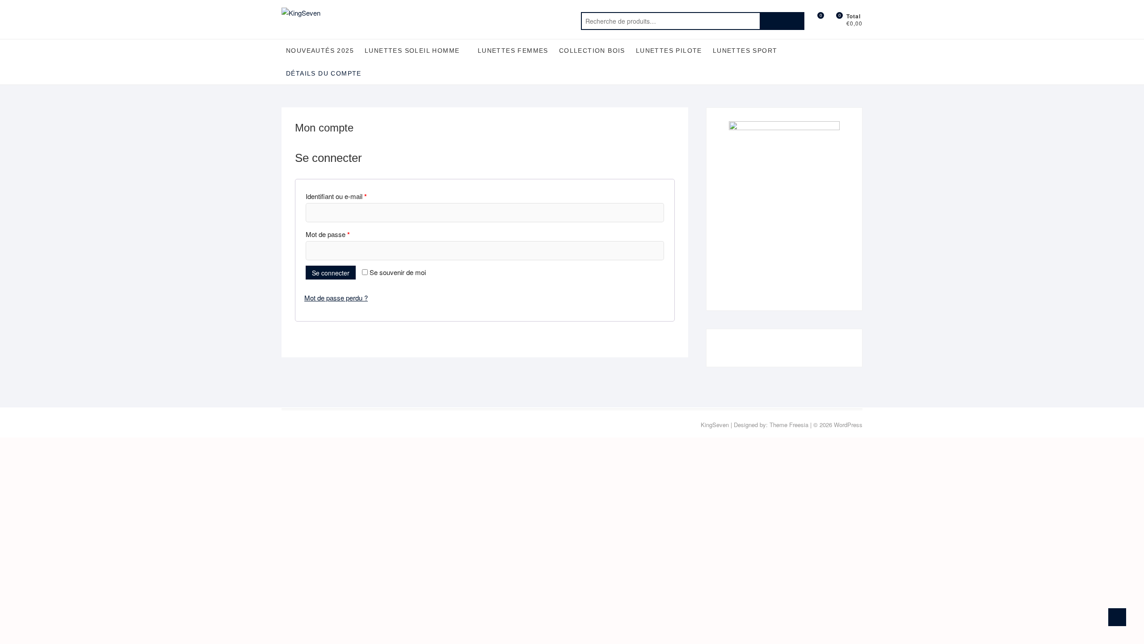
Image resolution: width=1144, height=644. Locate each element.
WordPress (848, 424)
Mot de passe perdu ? (336, 297)
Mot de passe (328, 234)
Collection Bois (592, 50)
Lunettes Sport (745, 50)
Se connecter (330, 272)
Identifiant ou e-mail (336, 196)
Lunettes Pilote (669, 50)
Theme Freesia (789, 424)
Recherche (782, 21)
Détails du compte (324, 73)
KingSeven (715, 424)
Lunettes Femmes (513, 50)
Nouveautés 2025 (320, 50)
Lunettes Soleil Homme (412, 50)
